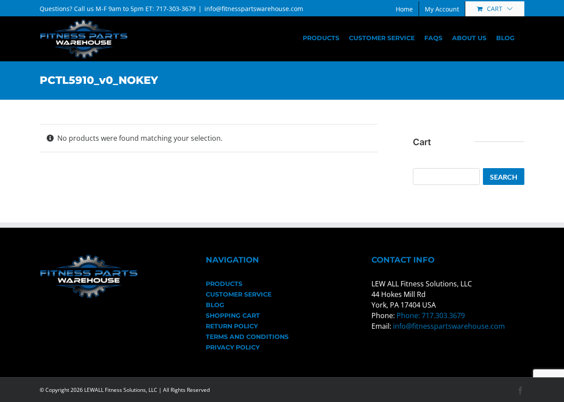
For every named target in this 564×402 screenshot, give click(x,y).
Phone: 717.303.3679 (431, 315)
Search (503, 177)
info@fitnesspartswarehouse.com (253, 8)
